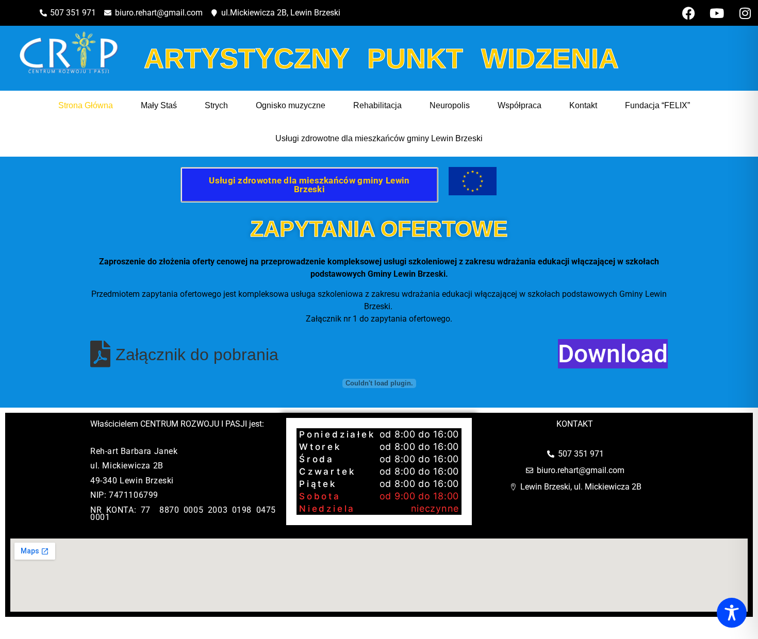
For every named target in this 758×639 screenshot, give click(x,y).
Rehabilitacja (377, 105)
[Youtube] (717, 13)
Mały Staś (159, 105)
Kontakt (583, 105)
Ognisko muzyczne (290, 105)
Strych (216, 105)
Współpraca (519, 105)
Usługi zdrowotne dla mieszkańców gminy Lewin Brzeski (379, 138)
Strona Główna (85, 105)
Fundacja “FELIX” (657, 105)
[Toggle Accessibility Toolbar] (732, 613)
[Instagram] (745, 13)
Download (613, 353)
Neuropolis (450, 105)
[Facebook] (688, 13)
